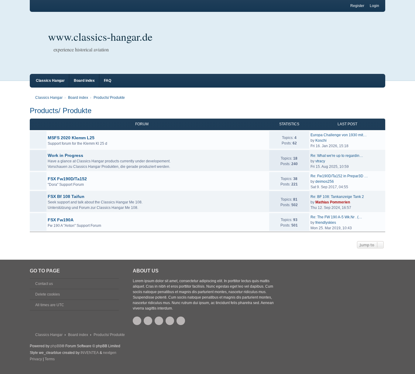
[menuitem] (36, 359)
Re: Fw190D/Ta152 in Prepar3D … (339, 176)
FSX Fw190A (61, 219)
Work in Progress (65, 155)
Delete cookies (47, 294)
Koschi (321, 140)
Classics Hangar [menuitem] (50, 80)
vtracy (320, 161)
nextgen (109, 353)
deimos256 (324, 181)
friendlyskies (325, 222)
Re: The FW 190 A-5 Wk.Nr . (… (336, 217)
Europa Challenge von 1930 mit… (338, 135)
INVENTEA (90, 353)
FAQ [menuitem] (107, 80)
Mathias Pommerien (332, 202)
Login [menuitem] (374, 6)
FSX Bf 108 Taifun (66, 196)
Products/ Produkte (60, 110)
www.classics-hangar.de (100, 36)
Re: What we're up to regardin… (336, 156)
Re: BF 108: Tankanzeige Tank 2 (337, 197)
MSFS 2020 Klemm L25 (71, 137)
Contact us (44, 284)
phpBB (56, 346)
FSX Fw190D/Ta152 (67, 178)
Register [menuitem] (357, 6)
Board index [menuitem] (84, 80)
